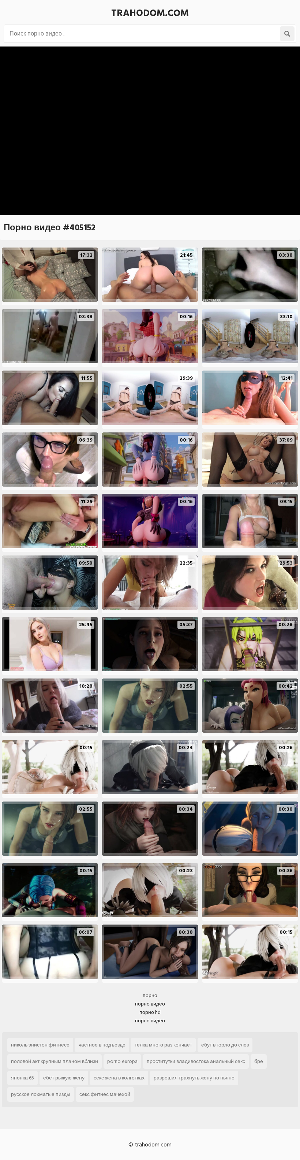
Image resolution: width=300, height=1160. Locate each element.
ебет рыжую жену (64, 1078)
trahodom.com (150, 13)
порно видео (150, 1004)
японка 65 (22, 1078)
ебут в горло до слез (225, 1045)
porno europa (122, 1061)
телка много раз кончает (163, 1045)
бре (258, 1061)
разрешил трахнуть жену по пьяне (194, 1078)
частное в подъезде (102, 1045)
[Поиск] (287, 33)
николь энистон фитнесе (40, 1045)
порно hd (150, 1012)
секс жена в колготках (119, 1078)
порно (150, 995)
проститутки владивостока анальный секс (196, 1061)
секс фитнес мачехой (104, 1094)
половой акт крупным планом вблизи (54, 1061)
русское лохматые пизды (40, 1094)
